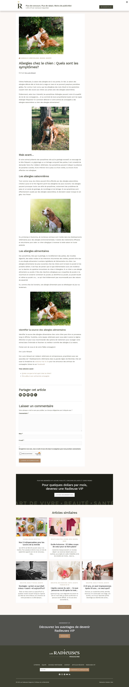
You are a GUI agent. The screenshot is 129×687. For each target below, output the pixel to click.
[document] (64, 343)
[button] (127, 2)
